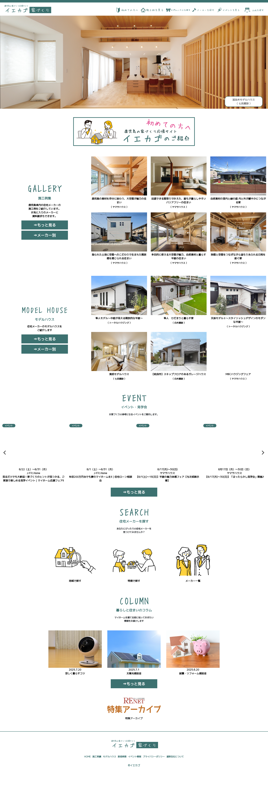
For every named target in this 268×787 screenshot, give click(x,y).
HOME (87, 756)
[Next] (262, 452)
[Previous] (5, 452)
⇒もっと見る (45, 225)
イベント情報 (134, 756)
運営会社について (175, 756)
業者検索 (122, 756)
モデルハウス (109, 756)
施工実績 (96, 756)
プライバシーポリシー (154, 756)
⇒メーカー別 (45, 235)
